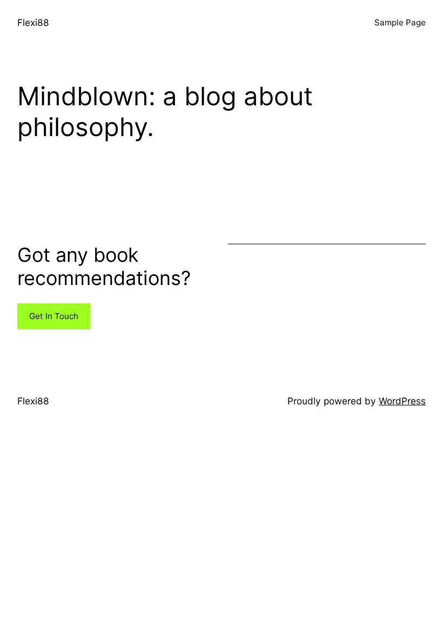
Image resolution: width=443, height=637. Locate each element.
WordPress (402, 400)
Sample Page (400, 22)
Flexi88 (33, 22)
